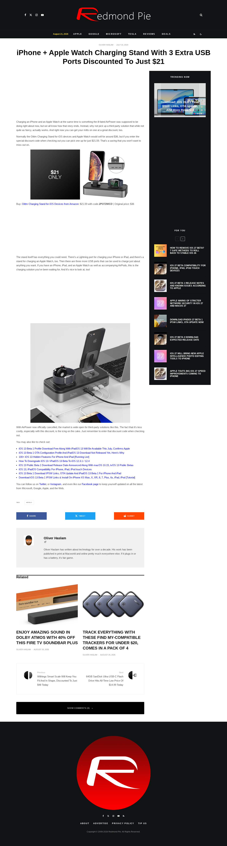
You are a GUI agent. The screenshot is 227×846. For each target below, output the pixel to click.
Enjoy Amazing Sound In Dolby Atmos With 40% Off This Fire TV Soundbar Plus (47, 637)
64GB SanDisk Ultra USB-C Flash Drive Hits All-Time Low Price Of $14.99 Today (104, 678)
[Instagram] (36, 15)
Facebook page (90, 484)
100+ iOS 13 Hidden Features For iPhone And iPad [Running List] (54, 456)
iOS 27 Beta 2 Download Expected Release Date (184, 338)
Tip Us (142, 823)
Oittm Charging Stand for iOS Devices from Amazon (50, 203)
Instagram (55, 484)
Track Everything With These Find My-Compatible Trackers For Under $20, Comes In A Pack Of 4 (112, 640)
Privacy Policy (123, 823)
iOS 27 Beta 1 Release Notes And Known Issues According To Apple (188, 285)
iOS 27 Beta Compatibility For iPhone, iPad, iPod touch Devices (188, 268)
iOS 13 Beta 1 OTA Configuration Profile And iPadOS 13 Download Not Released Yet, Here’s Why (71, 452)
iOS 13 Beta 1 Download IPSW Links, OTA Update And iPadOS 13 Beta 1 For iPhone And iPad (70, 473)
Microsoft (113, 34)
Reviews (149, 34)
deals (29, 502)
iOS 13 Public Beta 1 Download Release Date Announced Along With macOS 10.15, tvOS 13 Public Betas (76, 465)
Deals (166, 34)
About (84, 823)
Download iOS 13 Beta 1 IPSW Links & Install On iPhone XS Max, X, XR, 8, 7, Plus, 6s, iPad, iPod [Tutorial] (77, 477)
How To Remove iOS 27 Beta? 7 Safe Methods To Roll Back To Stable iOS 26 (187, 250)
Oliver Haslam (106, 45)
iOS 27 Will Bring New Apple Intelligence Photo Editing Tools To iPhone (187, 356)
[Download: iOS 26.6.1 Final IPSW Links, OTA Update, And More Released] (180, 100)
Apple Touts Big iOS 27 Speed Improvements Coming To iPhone (187, 373)
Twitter (42, 484)
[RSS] (194, 34)
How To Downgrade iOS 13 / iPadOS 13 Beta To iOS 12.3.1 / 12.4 (54, 461)
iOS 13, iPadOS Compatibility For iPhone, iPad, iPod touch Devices (55, 469)
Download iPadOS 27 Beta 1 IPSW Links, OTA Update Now (187, 320)
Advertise (100, 823)
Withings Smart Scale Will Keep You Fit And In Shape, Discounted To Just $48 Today (57, 678)
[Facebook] (25, 15)
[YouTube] (42, 15)
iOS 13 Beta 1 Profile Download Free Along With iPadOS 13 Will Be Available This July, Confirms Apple (74, 448)
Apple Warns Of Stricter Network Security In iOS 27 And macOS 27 (186, 303)
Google (94, 34)
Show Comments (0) (78, 708)
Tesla (132, 34)
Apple (77, 34)
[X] (31, 15)
